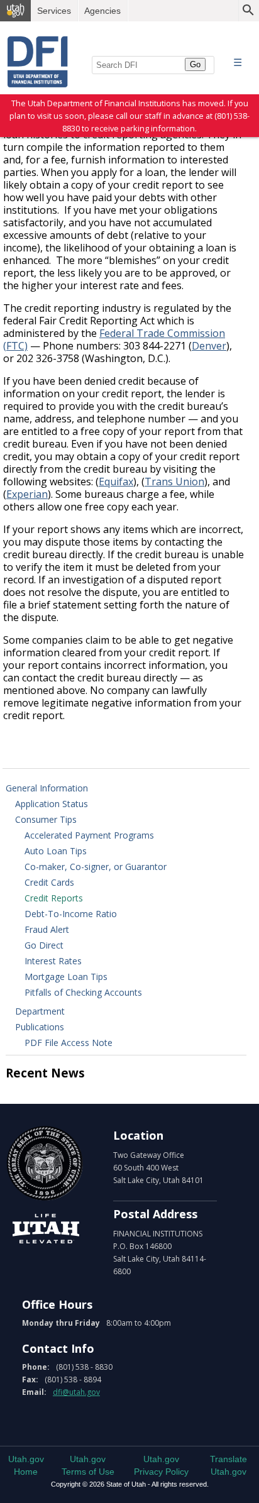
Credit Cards (49, 882)
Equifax (116, 481)
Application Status (51, 804)
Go (195, 64)
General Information (47, 788)
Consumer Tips (46, 819)
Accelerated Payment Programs (89, 835)
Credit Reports (54, 898)
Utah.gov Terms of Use (88, 1465)
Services (54, 11)
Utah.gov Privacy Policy (161, 1465)
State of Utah (45, 1162)
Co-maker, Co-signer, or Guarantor (96, 867)
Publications (39, 1027)
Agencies (102, 11)
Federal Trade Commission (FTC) (114, 339)
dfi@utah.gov (76, 1392)
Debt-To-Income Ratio (71, 914)
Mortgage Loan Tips (66, 977)
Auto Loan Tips (56, 851)
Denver (209, 346)
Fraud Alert (47, 929)
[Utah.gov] (15, 10)
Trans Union (174, 481)
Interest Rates (53, 961)
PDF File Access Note (69, 1043)
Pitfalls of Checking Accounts (83, 992)
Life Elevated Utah (45, 1230)
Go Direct (44, 945)
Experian (27, 494)
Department (40, 1011)
